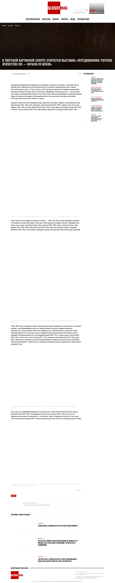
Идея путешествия (96, 87)
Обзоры (92, 10)
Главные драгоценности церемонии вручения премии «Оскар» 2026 (97, 100)
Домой (4, 25)
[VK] (49, 77)
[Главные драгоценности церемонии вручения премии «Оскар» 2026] (87, 99)
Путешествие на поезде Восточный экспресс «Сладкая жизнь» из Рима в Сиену (97, 90)
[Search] (86, 10)
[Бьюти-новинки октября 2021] (96, 8)
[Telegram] (38, 77)
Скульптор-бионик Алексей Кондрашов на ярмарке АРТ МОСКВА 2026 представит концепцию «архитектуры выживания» (58, 543)
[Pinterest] (54, 77)
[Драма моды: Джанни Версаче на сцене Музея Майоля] (23, 525)
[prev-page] (85, 125)
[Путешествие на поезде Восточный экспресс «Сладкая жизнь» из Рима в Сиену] (87, 90)
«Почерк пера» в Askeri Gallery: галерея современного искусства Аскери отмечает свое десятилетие (57, 560)
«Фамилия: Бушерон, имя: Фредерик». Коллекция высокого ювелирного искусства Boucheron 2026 (97, 109)
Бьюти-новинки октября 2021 (96, 12)
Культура (10, 25)
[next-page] (87, 125)
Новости (17, 25)
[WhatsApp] (43, 77)
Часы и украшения (96, 105)
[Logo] (57, 8)
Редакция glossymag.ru (20, 73)
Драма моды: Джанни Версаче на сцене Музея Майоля (58, 526)
